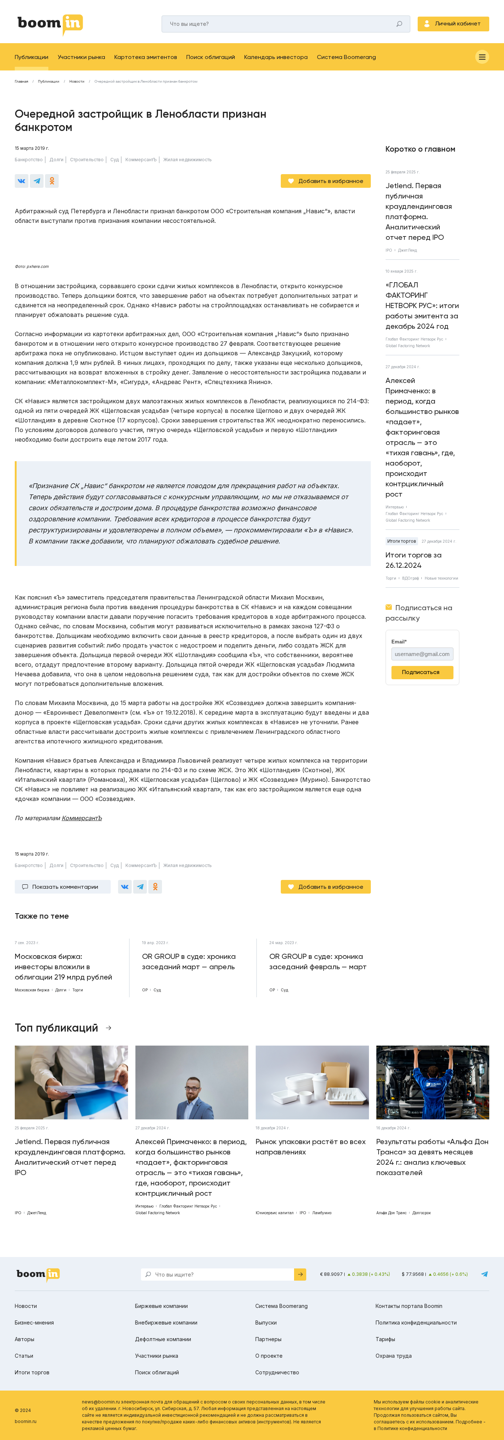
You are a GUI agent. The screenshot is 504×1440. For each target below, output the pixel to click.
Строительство (87, 159)
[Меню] (482, 57)
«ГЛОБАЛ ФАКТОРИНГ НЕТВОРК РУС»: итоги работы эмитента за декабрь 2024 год (422, 305)
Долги (56, 159)
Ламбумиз (321, 1213)
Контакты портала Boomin (409, 1306)
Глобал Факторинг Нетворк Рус (414, 339)
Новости (76, 81)
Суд (114, 159)
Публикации (31, 57)
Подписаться (420, 672)
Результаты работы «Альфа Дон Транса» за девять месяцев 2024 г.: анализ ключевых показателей (432, 1157)
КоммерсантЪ (141, 159)
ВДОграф (410, 578)
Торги (391, 578)
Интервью (395, 507)
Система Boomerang (346, 57)
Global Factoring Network (408, 346)
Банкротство (29, 159)
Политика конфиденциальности (416, 1322)
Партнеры (268, 1339)
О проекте (269, 1356)
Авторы (24, 1339)
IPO (389, 250)
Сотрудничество (277, 1372)
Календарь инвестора (276, 57)
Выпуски (266, 1322)
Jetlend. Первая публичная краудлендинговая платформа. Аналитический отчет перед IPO (419, 211)
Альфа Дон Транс (391, 1213)
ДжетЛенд (407, 250)
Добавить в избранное (330, 180)
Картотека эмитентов (145, 57)
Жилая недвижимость (187, 159)
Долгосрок (421, 1213)
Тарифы (385, 1339)
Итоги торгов (401, 541)
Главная (21, 81)
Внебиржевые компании (166, 1322)
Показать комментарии (65, 886)
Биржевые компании (161, 1306)
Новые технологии (441, 578)
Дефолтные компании (163, 1339)
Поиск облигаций (210, 57)
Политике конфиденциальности (412, 1428)
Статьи (24, 1356)
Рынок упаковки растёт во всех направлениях (311, 1146)
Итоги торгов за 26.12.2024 (414, 560)
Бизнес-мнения (34, 1322)
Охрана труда (394, 1356)
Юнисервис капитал (275, 1213)
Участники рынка (81, 57)
